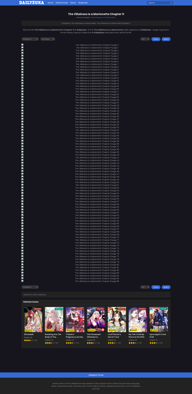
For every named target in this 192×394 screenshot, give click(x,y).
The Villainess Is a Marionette (103, 17)
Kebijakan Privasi (96, 375)
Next (166, 39)
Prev (156, 39)
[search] (171, 3)
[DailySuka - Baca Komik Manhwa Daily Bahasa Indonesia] (31, 3)
